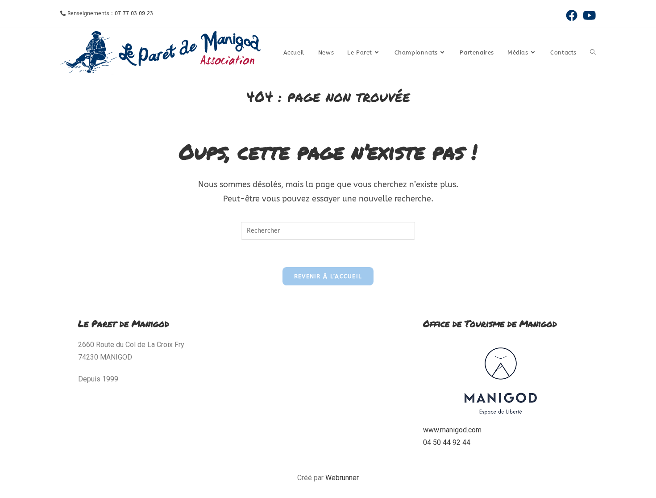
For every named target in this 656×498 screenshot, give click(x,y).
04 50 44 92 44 (446, 442)
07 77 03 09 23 (134, 13)
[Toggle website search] (592, 52)
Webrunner (342, 477)
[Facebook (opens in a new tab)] (571, 15)
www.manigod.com (452, 430)
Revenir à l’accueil (328, 276)
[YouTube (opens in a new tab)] (588, 15)
